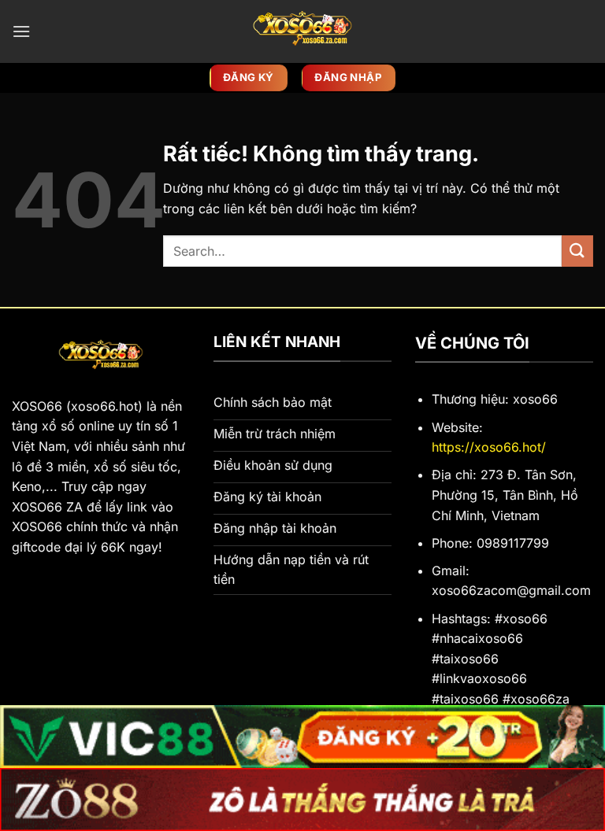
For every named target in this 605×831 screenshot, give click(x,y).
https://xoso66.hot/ (489, 447)
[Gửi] (577, 250)
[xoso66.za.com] (302, 31)
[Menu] (21, 31)
